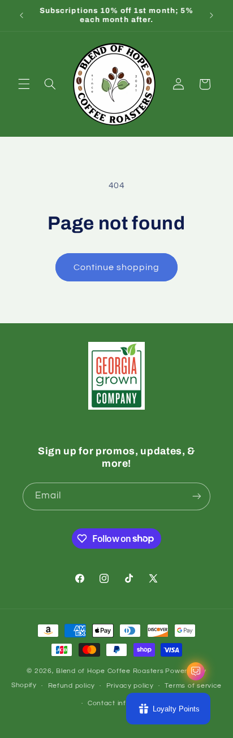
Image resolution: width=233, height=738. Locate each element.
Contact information (122, 703)
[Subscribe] (197, 496)
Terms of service (193, 686)
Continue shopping (117, 267)
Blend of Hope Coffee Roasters (109, 671)
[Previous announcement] (21, 15)
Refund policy (72, 686)
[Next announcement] (211, 15)
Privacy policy (130, 686)
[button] (24, 84)
